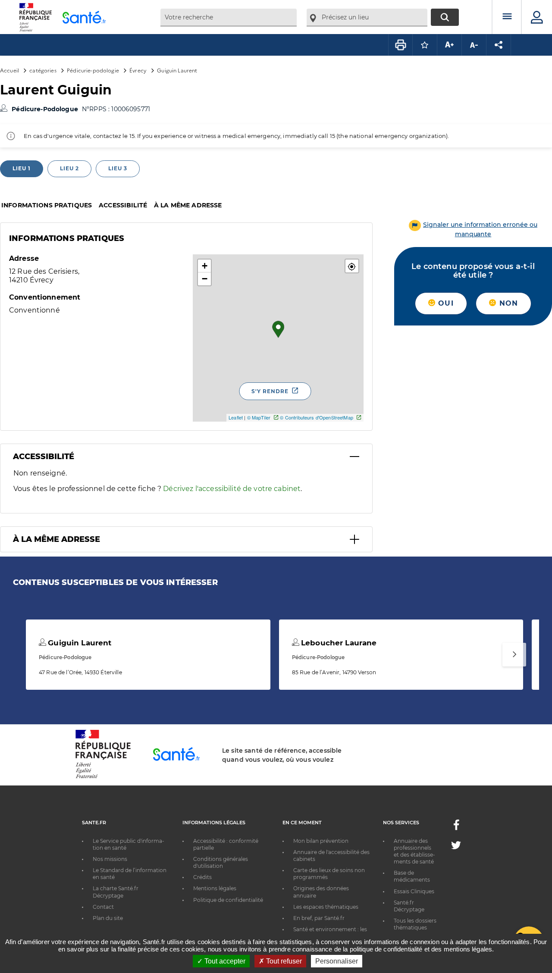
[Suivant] (514, 654)
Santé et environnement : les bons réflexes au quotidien (330, 932)
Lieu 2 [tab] (69, 168)
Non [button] (507, 303)
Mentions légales (214, 888)
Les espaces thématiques (325, 907)
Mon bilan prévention (320, 841)
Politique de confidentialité (228, 900)
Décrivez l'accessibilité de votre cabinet (232, 489)
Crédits (202, 877)
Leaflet (236, 417)
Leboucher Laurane (338, 642)
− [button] (204, 278)
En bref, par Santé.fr (319, 918)
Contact (103, 907)
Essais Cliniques (414, 891)
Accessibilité (123, 205)
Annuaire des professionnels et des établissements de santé (414, 851)
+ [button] (204, 265)
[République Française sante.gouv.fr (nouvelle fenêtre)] (103, 777)
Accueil (9, 70)
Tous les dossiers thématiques (415, 924)
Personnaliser (336, 961)
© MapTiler (258, 417)
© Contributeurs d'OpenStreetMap (316, 417)
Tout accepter (224, 961)
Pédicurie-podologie (93, 70)
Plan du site (108, 918)
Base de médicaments (412, 876)
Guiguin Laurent (78, 642)
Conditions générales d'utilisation (220, 862)
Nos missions (110, 859)
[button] (351, 266)
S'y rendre (270, 391)
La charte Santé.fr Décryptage (115, 891)
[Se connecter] (536, 17)
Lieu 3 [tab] (117, 168)
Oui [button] (445, 303)
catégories (42, 70)
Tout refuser (283, 961)
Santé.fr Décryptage (409, 906)
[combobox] (228, 17)
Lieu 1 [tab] (22, 168)
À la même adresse (188, 205)
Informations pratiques (46, 205)
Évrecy (138, 70)
